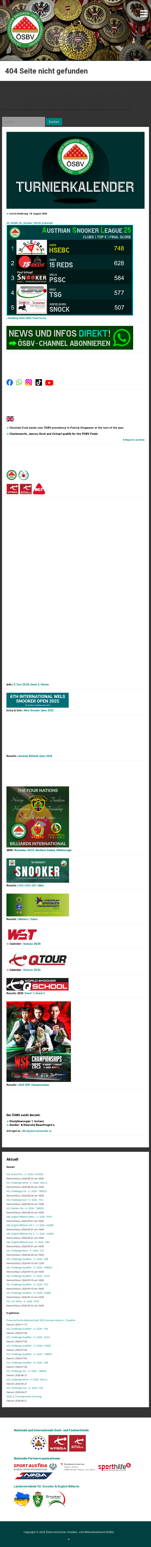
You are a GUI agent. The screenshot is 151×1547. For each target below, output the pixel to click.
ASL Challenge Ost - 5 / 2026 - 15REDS (26, 1191)
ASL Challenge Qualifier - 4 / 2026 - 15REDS (29, 1354)
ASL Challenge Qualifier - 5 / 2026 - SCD (27, 1284)
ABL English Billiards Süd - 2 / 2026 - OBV (28, 1242)
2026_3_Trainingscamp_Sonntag (23, 1396)
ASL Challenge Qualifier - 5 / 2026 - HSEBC (28, 1292)
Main (41, 885)
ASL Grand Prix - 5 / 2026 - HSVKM (24, 1174)
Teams (34, 919)
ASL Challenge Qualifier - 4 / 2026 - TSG (27, 1328)
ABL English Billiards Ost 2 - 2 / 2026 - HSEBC (30, 1233)
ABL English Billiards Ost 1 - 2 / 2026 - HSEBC (30, 1225)
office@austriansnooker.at (36, 1131)
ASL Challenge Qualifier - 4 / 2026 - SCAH (28, 1337)
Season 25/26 (32, 943)
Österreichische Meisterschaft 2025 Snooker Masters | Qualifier (41, 1320)
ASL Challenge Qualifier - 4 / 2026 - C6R (27, 1362)
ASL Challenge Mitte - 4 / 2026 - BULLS (26, 1379)
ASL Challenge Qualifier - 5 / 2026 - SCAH (28, 1276)
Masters (23, 919)
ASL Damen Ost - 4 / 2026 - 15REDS (25, 1208)
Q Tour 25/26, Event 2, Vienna (31, 684)
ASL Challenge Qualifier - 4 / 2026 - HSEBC (28, 1345)
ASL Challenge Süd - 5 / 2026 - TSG (24, 1199)
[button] (145, 9)
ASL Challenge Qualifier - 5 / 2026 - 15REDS (29, 1267)
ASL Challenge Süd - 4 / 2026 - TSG (24, 1388)
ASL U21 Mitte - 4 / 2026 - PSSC (22, 1301)
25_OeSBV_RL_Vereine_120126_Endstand (29, 223)
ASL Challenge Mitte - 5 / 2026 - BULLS (26, 1182)
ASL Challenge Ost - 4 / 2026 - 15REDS (26, 1371)
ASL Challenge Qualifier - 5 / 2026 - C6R (27, 1259)
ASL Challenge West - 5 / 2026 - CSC (25, 1250)
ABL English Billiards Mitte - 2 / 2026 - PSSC (29, 1216)
